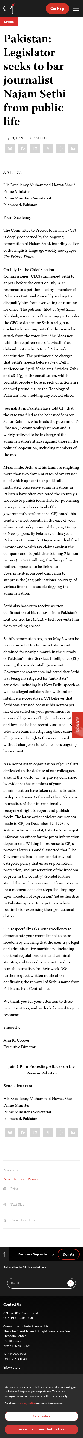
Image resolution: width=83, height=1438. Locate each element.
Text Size (16, 1205)
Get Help (57, 8)
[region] (41, 1406)
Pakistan (34, 1179)
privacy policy (27, 1403)
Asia (6, 1179)
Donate (68, 1254)
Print (13, 1189)
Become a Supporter (33, 1254)
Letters (9, 22)
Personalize (41, 1416)
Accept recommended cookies (41, 1429)
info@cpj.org (12, 1367)
